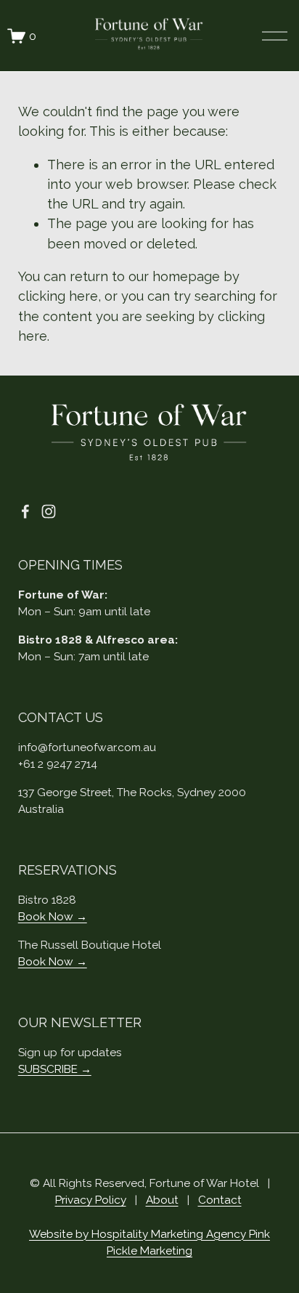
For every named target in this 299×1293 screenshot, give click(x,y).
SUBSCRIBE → (54, 1069)
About (162, 1200)
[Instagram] (48, 511)
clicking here (58, 296)
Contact (220, 1200)
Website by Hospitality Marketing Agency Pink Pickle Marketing (149, 1242)
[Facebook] (25, 511)
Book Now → (52, 916)
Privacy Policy (90, 1200)
